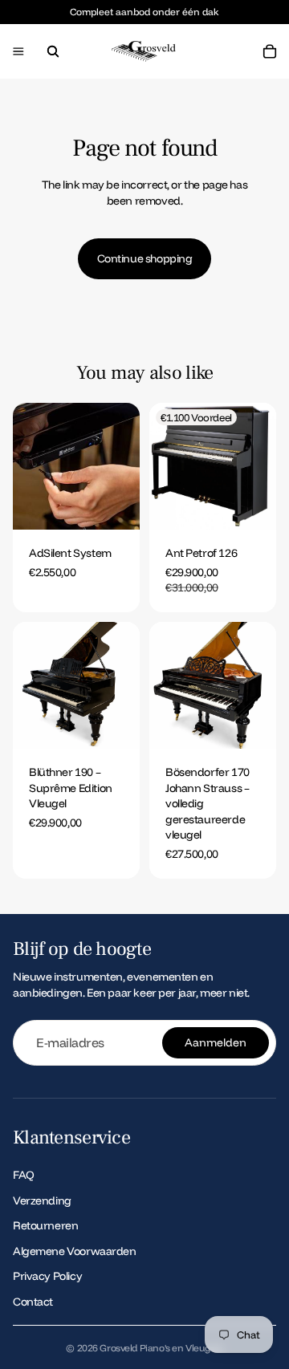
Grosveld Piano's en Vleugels (161, 1348)
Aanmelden (215, 1042)
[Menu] (18, 52)
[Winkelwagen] (269, 51)
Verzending (42, 1200)
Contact (33, 1301)
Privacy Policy (47, 1276)
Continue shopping (145, 258)
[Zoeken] (53, 51)
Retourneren (45, 1225)
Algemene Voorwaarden (74, 1251)
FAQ (24, 1175)
